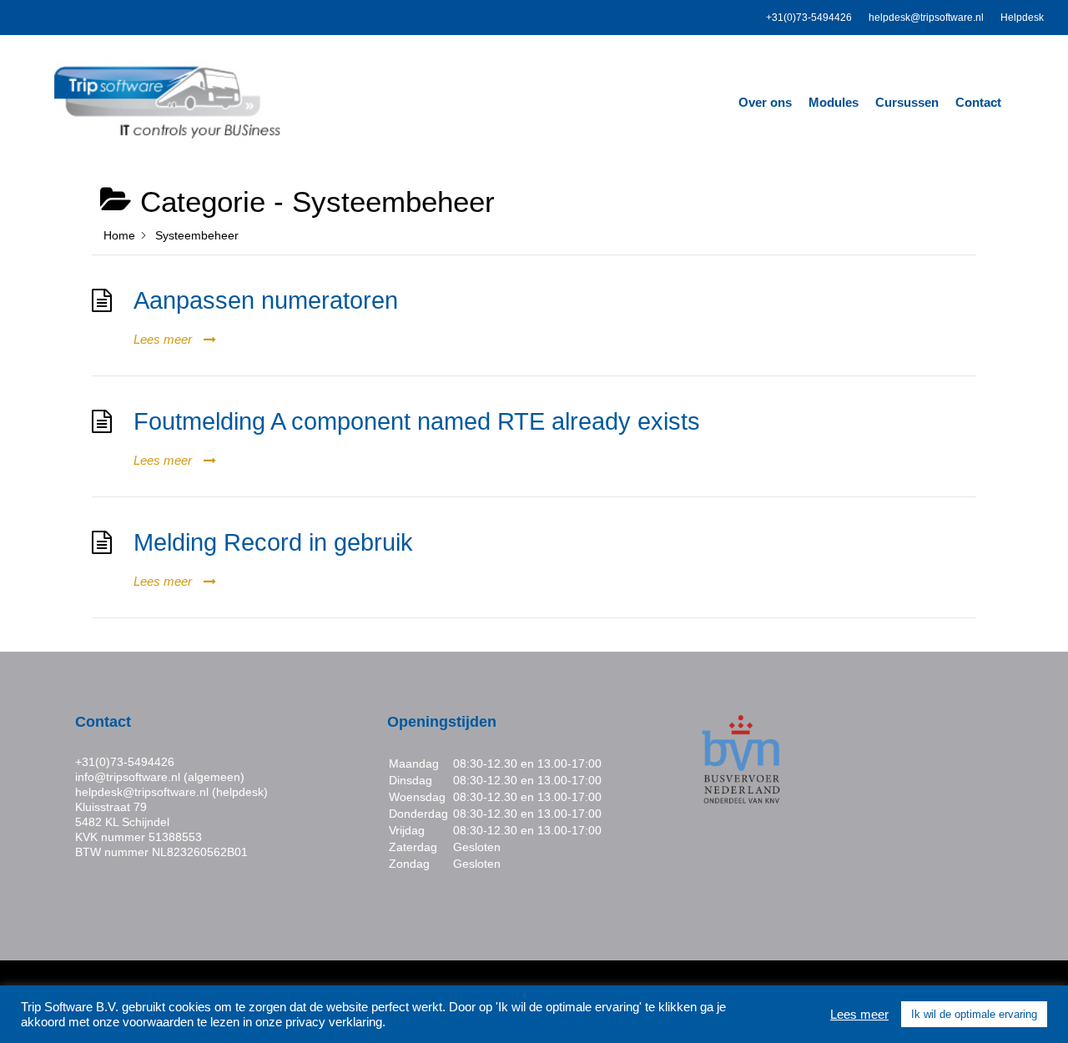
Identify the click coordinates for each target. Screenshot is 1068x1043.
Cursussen (907, 102)
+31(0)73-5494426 (809, 17)
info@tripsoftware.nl (127, 777)
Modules (834, 102)
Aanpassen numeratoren (266, 300)
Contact (978, 102)
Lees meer (859, 1014)
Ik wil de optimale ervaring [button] (974, 1014)
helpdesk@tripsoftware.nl (926, 17)
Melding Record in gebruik (273, 542)
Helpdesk (1022, 17)
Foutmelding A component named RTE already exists (417, 421)
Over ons (765, 102)
